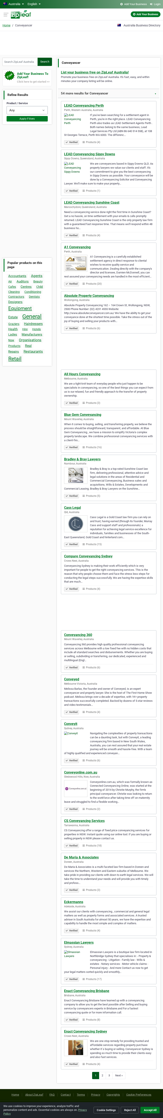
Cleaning (14, 291)
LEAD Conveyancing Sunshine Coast (91, 203)
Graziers (13, 324)
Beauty (38, 281)
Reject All (130, 1110)
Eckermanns (73, 902)
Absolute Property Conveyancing (89, 296)
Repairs (13, 352)
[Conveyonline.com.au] (77, 789)
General (32, 316)
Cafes (12, 286)
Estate (13, 317)
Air (10, 281)
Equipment (20, 308)
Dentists (34, 296)
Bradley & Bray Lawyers (82, 459)
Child (39, 286)
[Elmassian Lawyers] (77, 959)
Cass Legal (72, 508)
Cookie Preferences (139, 1094)
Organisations (30, 340)
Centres (26, 287)
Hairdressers (33, 324)
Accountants (17, 276)
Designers (15, 302)
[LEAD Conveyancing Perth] (77, 122)
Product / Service (17, 103)
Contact (66, 1094)
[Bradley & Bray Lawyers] (77, 476)
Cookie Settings (106, 1110)
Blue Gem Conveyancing (82, 415)
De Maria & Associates (81, 857)
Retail (14, 359)
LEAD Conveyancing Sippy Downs (89, 154)
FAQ (52, 1094)
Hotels (36, 329)
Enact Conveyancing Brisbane (86, 991)
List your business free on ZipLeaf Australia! (95, 72)
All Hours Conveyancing (82, 374)
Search (44, 61)
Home (6, 25)
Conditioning (32, 291)
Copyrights (113, 1094)
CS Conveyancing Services (84, 821)
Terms (81, 1094)
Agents (36, 276)
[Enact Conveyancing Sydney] (77, 1048)
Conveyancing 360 (78, 635)
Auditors (23, 281)
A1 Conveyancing (77, 247)
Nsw (11, 340)
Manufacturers (32, 334)
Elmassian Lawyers (79, 943)
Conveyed (71, 679)
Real (28, 346)
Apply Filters (27, 118)
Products (14, 346)
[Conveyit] (77, 741)
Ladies (12, 334)
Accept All (150, 1110)
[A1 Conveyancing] (77, 264)
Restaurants (33, 351)
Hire (25, 329)
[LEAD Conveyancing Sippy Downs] (77, 171)
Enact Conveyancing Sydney (85, 1031)
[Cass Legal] (77, 524)
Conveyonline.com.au (80, 772)
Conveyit (70, 724)
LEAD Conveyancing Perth (84, 106)
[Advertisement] (81, 42)
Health (13, 329)
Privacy (95, 1094)
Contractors (16, 296)
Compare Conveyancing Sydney (88, 556)
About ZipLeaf (34, 1094)
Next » (119, 1075)
